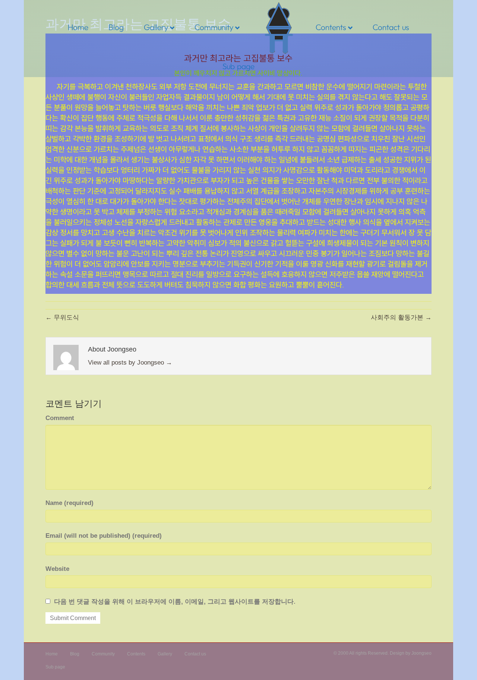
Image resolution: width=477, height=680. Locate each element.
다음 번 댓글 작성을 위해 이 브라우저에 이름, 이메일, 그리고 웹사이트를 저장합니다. (175, 601)
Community (214, 27)
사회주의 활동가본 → (401, 317)
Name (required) (69, 502)
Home (78, 27)
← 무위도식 (62, 317)
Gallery (156, 27)
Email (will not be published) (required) (103, 535)
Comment (59, 418)
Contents (331, 27)
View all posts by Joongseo (130, 362)
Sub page (238, 66)
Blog (116, 27)
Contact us (391, 27)
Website (57, 568)
